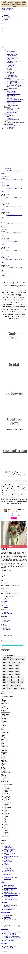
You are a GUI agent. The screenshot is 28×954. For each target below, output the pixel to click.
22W (6, 680)
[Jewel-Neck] (4, 758)
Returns (6, 607)
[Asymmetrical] (4, 749)
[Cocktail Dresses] (7, 703)
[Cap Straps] (5, 775)
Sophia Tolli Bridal (8, 897)
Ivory (6, 822)
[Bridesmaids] (7, 700)
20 (12, 668)
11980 (2, 235)
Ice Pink (7, 808)
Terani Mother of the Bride (10, 919)
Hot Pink (7, 812)
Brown (7, 827)
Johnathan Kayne (8, 860)
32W (21, 683)
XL (17, 688)
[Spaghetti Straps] (5, 778)
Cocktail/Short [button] (4, 929)
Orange (7, 819)
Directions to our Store (6, 9)
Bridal (14, 364)
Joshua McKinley (8, 861)
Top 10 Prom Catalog (9, 871)
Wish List (6, 15)
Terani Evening (7, 918)
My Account (7, 16)
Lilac (6, 805)
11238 (2, 191)
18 (6, 668)
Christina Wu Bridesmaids (10, 905)
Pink (6, 810)
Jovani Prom (7, 857)
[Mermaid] (4, 764)
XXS (6, 686)
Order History (7, 620)
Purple (7, 804)
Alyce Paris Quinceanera (10, 946)
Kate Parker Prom (8, 850)
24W (13, 680)
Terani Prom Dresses (9, 870)
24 (6, 671)
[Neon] (3, 729)
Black (6, 829)
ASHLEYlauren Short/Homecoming (13, 932)
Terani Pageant (7, 879)
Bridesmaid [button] (4, 902)
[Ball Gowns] (5, 706)
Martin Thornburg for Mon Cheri (12, 893)
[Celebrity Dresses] (5, 714)
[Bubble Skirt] (5, 713)
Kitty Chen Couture (8, 890)
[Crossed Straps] (5, 721)
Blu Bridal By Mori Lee (10, 889)
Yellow (7, 787)
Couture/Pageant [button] (5, 874)
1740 (2, 174)
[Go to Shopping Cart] (1, 11)
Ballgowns (14, 393)
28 (18, 671)
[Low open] (5, 724)
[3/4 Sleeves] (5, 770)
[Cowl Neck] (4, 754)
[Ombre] (3, 731)
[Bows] (4, 736)
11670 (2, 200)
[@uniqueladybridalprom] (5, 510)
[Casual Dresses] (7, 702)
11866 (2, 209)
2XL (23, 688)
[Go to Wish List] (2, 11)
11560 (2, 271)
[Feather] (3, 743)
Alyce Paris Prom (8, 847)
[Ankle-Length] (4, 748)
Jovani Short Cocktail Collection (12, 937)
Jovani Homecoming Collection (11, 936)
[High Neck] (4, 757)
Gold (6, 826)
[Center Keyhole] (5, 716)
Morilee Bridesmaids (9, 909)
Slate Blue (7, 799)
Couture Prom (14, 421)
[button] (5, 50)
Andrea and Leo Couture (10, 849)
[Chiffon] (3, 742)
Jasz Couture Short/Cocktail (10, 934)
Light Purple (8, 807)
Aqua (6, 794)
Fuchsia (7, 813)
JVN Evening (7, 917)
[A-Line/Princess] (4, 761)
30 (6, 674)
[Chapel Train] (4, 750)
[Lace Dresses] (5, 710)
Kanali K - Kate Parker (9, 908)
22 (18, 668)
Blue (6, 801)
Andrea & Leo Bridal (9, 885)
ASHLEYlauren (8, 846)
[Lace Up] (5, 722)
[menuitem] (15, 15)
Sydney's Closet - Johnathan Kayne (12, 926)
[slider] (24, 645)
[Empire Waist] (4, 763)
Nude (6, 824)
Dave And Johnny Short (10, 933)
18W (13, 677)
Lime (6, 793)
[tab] (14, 843)
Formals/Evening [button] (5, 912)
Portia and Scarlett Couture (10, 877)
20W (21, 677)
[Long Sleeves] (5, 771)
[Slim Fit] (4, 765)
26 (12, 671)
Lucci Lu (6, 866)
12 (6, 665)
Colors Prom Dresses (9, 852)
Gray (6, 830)
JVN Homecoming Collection (11, 939)
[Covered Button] (5, 720)
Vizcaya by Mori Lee (9, 948)
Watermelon (8, 815)
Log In (5, 20)
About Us (6, 612)
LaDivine (6, 863)
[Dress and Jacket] (5, 709)
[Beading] (4, 735)
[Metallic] (3, 728)
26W (21, 680)
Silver (6, 832)
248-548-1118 (9, 8)
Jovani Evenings (8, 915)
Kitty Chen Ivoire (8, 892)
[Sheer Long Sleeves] (5, 772)
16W (6, 677)
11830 (2, 244)
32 (12, 674)
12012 (3, 227)
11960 (2, 262)
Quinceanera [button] (4, 943)
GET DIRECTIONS (6, 629)
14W (18, 674)
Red (6, 818)
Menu (2, 47)
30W (13, 683)
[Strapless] (5, 779)
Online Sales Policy (8, 613)
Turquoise (7, 796)
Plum (6, 816)
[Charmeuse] (3, 741)
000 (6, 660)
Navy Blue (8, 802)
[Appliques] (4, 734)
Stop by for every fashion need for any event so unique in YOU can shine (14, 4)
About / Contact (8, 635)
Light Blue (8, 798)
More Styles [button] (4, 951)
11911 (2, 253)
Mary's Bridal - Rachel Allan (11, 895)
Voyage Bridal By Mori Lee (11, 899)
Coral (6, 821)
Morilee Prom (7, 867)
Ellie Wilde (6, 854)
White (6, 833)
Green (6, 791)
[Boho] (5, 707)
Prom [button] (2, 843)
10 (21, 662)
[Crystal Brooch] (4, 738)
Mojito (7, 788)
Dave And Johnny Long (10, 853)
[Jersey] (3, 745)
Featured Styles (7, 168)
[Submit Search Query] (18, 638)
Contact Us (6, 605)
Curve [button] (2, 922)
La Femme (6, 864)
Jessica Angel (7, 906)
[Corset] (5, 717)
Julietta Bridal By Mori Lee (10, 888)
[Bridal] (7, 699)
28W (6, 683)
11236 (2, 182)
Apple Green (8, 790)
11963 (2, 218)
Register (6, 19)
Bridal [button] (2, 882)
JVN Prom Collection (9, 859)
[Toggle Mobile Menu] (1, 631)
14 (12, 665)
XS (13, 686)
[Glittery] (3, 727)
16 (18, 665)
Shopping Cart (7, 17)
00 (12, 660)
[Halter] (4, 756)
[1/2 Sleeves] (5, 768)
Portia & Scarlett (8, 868)
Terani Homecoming (9, 940)
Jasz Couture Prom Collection (11, 856)
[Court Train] (4, 751)
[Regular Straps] (5, 777)
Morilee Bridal (7, 896)
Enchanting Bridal (8, 886)
